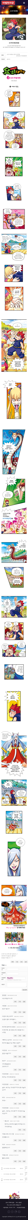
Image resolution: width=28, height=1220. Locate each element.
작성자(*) (3, 969)
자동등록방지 (3, 978)
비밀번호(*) (3, 973)
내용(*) (3, 984)
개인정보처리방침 (21, 1207)
